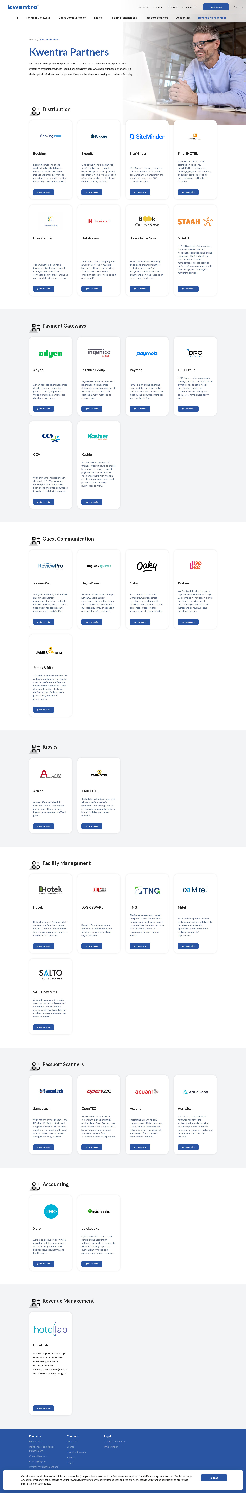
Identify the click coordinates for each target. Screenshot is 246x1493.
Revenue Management (212, 17)
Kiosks (98, 17)
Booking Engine (37, 1461)
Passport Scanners (156, 17)
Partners (71, 1457)
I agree (214, 1477)
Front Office (35, 1441)
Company (173, 6)
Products (142, 6)
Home (32, 39)
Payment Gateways (38, 17)
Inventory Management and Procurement (43, 1468)
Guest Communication (72, 17)
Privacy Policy (111, 1446)
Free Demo (216, 6)
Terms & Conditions (114, 1441)
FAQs (70, 1462)
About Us (72, 1441)
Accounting (183, 17)
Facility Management (124, 17)
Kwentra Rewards (76, 1452)
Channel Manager (38, 1456)
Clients (158, 6)
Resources (190, 6)
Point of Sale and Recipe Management (42, 1448)
